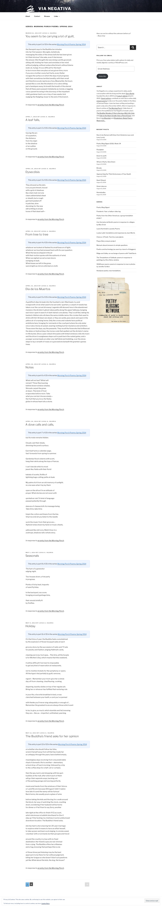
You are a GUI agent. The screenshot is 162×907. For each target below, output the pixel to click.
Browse (47, 16)
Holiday (30, 626)
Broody (99, 168)
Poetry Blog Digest (103, 207)
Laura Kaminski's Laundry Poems (108, 229)
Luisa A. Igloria (49, 33)
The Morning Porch (115, 108)
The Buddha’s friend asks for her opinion (52, 736)
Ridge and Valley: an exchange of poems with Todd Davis (116, 253)
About (27, 16)
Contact (37, 16)
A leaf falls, (32, 120)
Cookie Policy (45, 903)
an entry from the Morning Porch (51, 105)
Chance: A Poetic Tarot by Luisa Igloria (110, 237)
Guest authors (106, 98)
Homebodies (101, 192)
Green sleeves (102, 186)
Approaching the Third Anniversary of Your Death (114, 174)
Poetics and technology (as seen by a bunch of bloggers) (116, 249)
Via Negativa (54, 8)
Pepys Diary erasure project (106, 241)
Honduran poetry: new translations (109, 271)
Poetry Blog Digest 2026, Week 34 (109, 143)
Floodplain (100, 150)
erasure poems (102, 101)
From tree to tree (36, 234)
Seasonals (32, 555)
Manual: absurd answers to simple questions (112, 245)
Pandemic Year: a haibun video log (109, 211)
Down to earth (101, 156)
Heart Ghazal (101, 180)
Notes (29, 367)
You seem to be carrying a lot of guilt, (49, 36)
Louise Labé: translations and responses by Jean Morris (116, 233)
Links (56, 16)
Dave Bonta (130, 93)
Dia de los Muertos (37, 289)
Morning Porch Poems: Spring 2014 (71, 44)
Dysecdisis (32, 172)
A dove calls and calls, (39, 424)
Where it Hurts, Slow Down (106, 162)
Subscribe (102, 76)
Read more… (101, 120)
